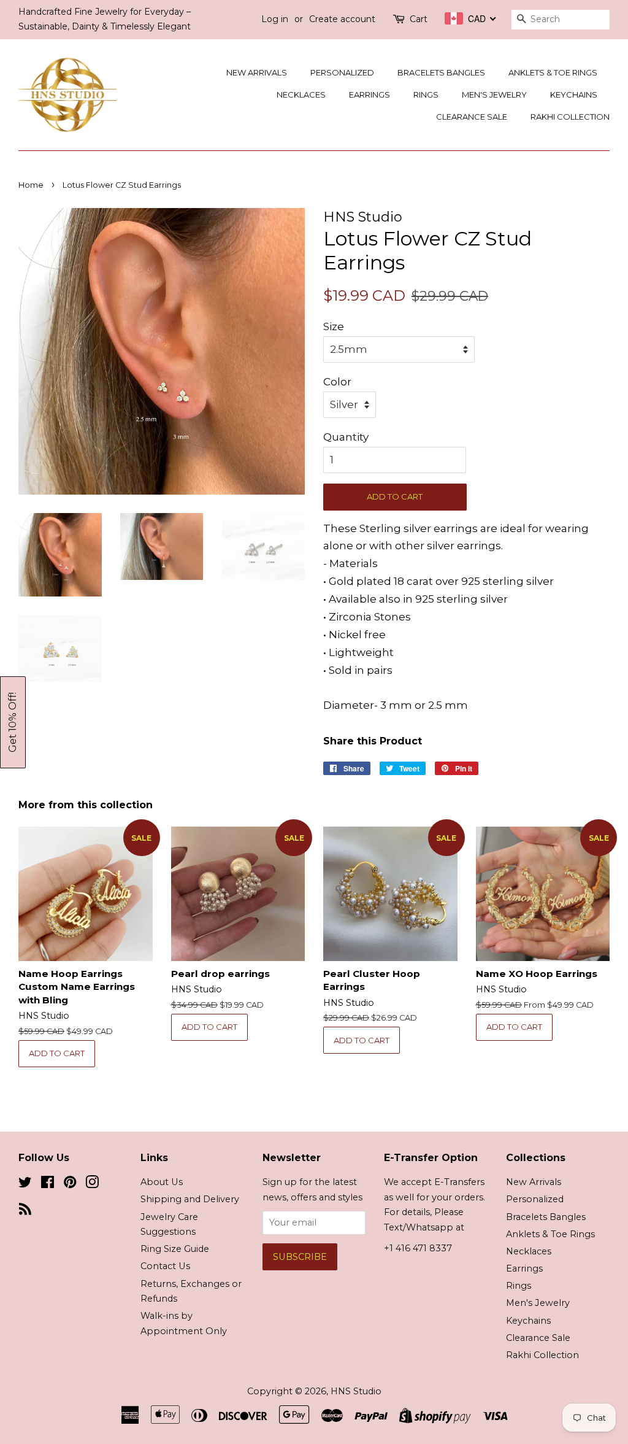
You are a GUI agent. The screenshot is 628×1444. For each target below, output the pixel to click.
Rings (425, 94)
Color (337, 382)
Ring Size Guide (174, 1248)
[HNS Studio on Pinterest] (70, 1184)
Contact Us (165, 1266)
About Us (161, 1181)
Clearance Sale (471, 117)
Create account (342, 19)
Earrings (369, 94)
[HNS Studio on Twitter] (25, 1184)
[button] (13, 722)
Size (333, 326)
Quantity (346, 437)
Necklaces (301, 94)
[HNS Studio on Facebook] (47, 1184)
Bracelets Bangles (441, 72)
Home (31, 185)
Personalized (342, 72)
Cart (418, 19)
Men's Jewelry (494, 94)
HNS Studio (356, 1391)
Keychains (573, 94)
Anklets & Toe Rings (552, 72)
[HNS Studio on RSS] (25, 1211)
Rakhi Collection (570, 117)
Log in (274, 19)
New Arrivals (256, 72)
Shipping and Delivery (189, 1199)
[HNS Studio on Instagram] (92, 1184)
